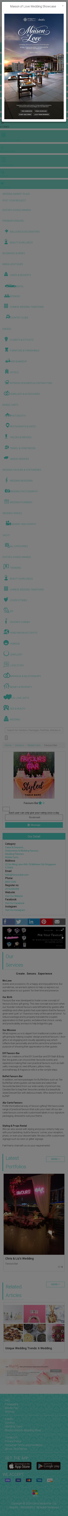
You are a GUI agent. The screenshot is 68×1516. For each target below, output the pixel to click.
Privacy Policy (13, 1441)
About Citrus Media (16, 1448)
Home (8, 745)
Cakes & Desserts (14, 847)
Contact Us (11, 1437)
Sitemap (10, 1411)
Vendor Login (32, 1)
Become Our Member (33, 5)
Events (9, 1419)
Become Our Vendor (13, 1)
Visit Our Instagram (15, 910)
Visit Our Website (14, 896)
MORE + (55, 1159)
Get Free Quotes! (11, 5)
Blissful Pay (11, 1407)
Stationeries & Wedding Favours (22, 850)
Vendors (19, 745)
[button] (3, 34)
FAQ (7, 1400)
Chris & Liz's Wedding (19, 1258)
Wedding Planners (14, 854)
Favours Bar (12, 1263)
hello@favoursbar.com (17, 874)
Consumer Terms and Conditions (24, 1445)
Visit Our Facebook (14, 903)
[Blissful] (19, 1466)
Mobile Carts (34, 745)
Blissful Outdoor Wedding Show (23, 1430)
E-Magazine (11, 1404)
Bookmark (34, 817)
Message (35, 825)
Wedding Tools (13, 1426)
